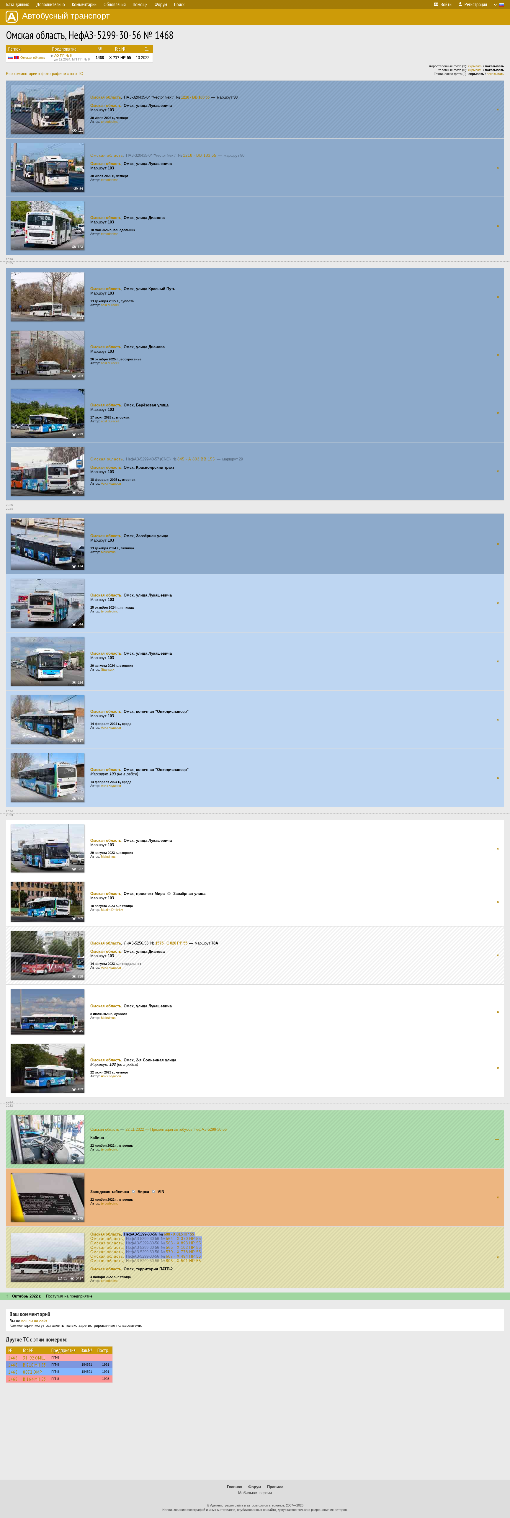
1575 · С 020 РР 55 (171, 943)
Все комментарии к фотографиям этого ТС (44, 73)
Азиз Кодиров (111, 483)
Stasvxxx (108, 669)
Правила (275, 1487)
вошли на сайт (34, 1321)
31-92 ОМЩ (34, 1358)
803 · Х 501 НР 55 (183, 1261)
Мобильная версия (255, 1493)
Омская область (32, 57)
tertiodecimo (109, 121)
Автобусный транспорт (66, 15)
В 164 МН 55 (34, 1379)
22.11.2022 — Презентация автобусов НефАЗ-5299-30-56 (176, 1129)
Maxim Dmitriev (112, 909)
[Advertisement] (255, 1434)
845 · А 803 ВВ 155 (196, 459)
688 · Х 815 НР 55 (179, 1234)
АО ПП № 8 (72, 57)
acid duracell (110, 305)
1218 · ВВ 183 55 (195, 97)
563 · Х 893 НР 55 (183, 1243)
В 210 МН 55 (34, 1365)
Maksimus (108, 552)
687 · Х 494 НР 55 (183, 1256)
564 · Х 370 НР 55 (183, 1238)
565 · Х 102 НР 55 (183, 1247)
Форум (254, 1487)
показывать (495, 74)
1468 (13, 1358)
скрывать (475, 66)
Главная (234, 1487)
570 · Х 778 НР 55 (183, 1252)
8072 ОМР (32, 1372)
